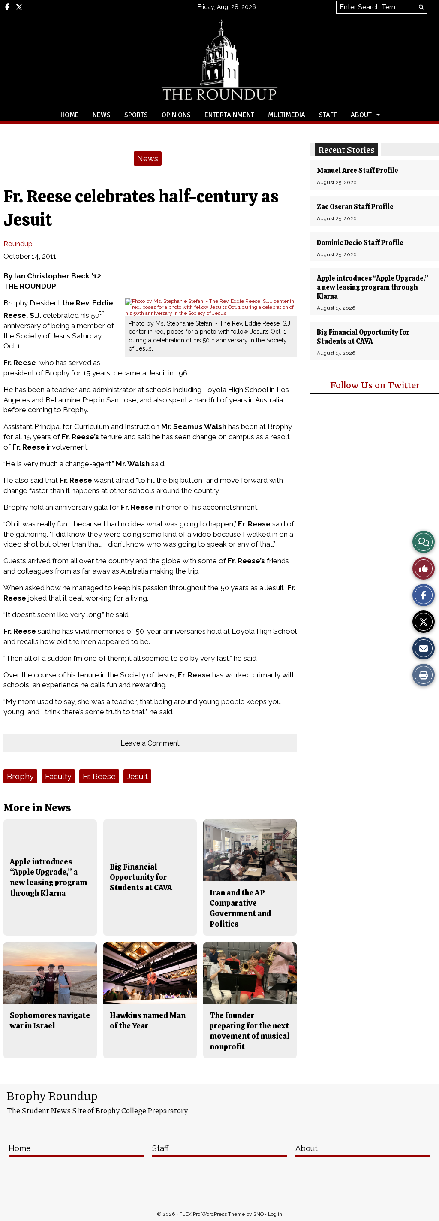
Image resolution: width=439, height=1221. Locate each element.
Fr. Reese (99, 776)
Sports (136, 115)
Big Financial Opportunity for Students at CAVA (363, 337)
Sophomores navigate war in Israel (50, 1020)
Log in (275, 1214)
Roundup (18, 244)
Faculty (58, 776)
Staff (328, 115)
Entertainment (229, 115)
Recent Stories (346, 149)
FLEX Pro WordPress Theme (212, 1214)
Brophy (20, 776)
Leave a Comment (150, 743)
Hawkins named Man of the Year (148, 1020)
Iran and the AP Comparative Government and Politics (240, 908)
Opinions (176, 115)
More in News (37, 807)
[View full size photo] (211, 307)
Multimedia (286, 115)
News (102, 115)
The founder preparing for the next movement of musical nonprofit (250, 1031)
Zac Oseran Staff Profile (355, 206)
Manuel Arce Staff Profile (357, 170)
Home (69, 115)
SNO (258, 1214)
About (361, 115)
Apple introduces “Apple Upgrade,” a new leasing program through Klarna (372, 287)
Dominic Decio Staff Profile (360, 242)
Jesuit (137, 776)
